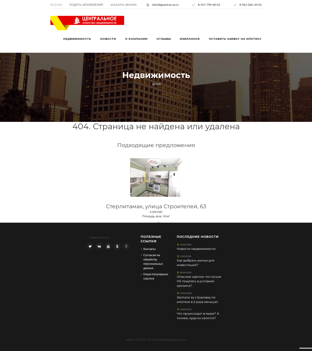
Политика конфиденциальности (167, 339)
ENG (59, 4)
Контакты (149, 249)
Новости (108, 38)
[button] (123, 4)
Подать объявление (86, 4)
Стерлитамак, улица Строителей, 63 (156, 206)
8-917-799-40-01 (209, 4)
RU (52, 4)
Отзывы (164, 38)
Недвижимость (77, 38)
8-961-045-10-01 (250, 4)
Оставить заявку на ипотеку (235, 38)
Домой (156, 84)
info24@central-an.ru (165, 4)
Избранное (190, 38)
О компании (136, 38)
